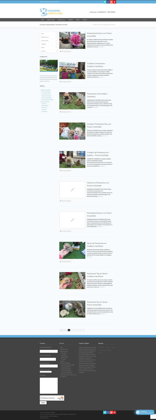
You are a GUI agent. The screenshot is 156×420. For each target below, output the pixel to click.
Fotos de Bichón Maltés (67, 372)
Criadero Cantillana (97, 24)
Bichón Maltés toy (53, 416)
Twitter (104, 1)
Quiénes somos (51, 19)
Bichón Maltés (64, 357)
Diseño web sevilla (44, 418)
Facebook (108, 1)
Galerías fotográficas (65, 363)
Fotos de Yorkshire (65, 367)
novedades (81, 372)
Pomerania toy (87, 370)
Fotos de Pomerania (66, 369)
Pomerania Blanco (44, 416)
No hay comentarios (66, 51)
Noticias (113, 347)
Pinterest (114, 1)
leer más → (101, 47)
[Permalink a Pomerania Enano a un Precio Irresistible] (72, 40)
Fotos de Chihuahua (66, 371)
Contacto (85, 19)
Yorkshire (63, 359)
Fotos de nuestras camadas (68, 365)
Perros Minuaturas (102, 350)
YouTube (111, 1)
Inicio (42, 19)
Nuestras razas (61, 19)
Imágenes (70, 19)
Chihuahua (64, 353)
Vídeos (77, 19)
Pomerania (64, 355)
